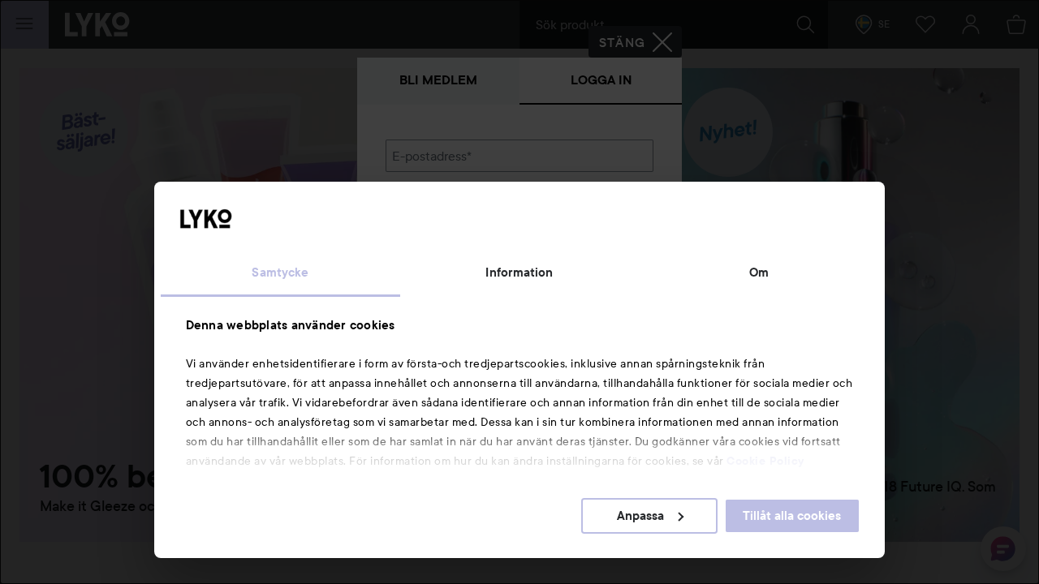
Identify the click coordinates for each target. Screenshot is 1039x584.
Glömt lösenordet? (439, 269)
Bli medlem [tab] (438, 80)
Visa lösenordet (611, 239)
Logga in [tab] (601, 80)
